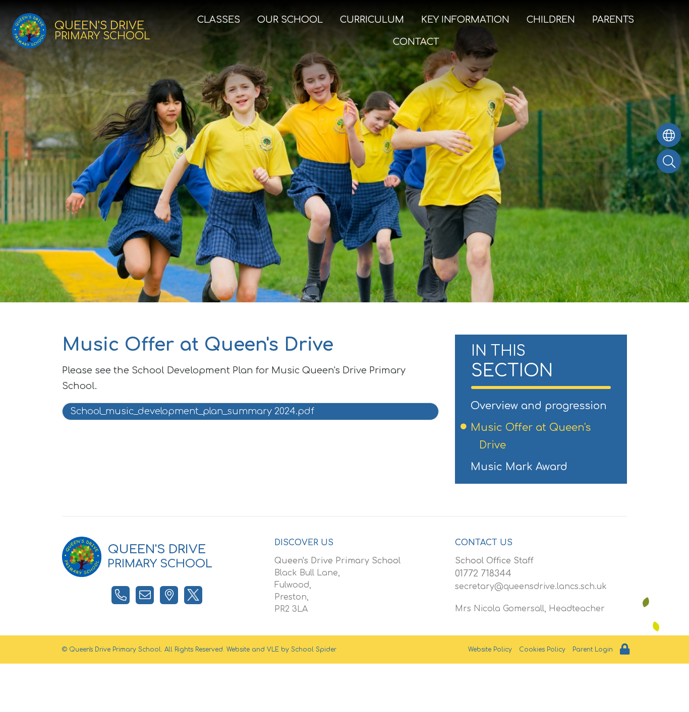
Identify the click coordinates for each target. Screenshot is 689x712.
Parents (613, 20)
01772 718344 (483, 573)
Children (551, 20)
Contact (416, 42)
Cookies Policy (542, 649)
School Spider (313, 649)
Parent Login (592, 649)
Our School (290, 20)
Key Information (465, 20)
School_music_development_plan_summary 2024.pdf (192, 411)
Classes (218, 20)
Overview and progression (543, 406)
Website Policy (490, 649)
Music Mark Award (523, 467)
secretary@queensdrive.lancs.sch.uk (531, 586)
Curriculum (372, 20)
